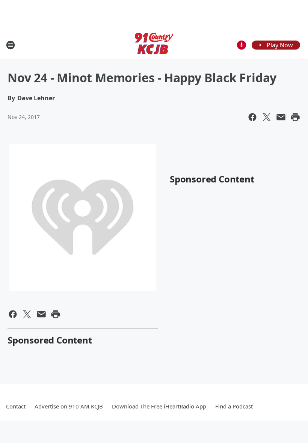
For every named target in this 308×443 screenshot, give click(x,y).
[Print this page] (295, 117)
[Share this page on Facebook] (252, 117)
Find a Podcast (234, 406)
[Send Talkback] (241, 45)
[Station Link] (154, 45)
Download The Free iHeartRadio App (159, 406)
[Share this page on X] (266, 117)
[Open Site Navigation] (10, 45)
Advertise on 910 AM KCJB (69, 406)
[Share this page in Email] (281, 117)
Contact (16, 406)
